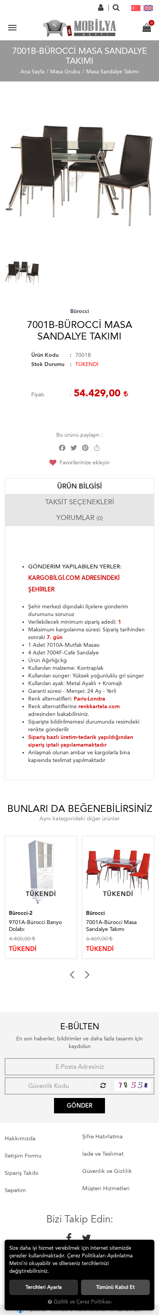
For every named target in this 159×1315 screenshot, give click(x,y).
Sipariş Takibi (22, 1172)
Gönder (79, 1105)
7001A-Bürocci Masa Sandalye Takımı (49, 925)
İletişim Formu (23, 1155)
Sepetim (15, 1190)
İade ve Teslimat (102, 1153)
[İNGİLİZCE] (148, 7)
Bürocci (79, 311)
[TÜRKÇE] (136, 7)
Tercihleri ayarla (43, 1287)
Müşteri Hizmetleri (106, 1188)
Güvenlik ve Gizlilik (107, 1171)
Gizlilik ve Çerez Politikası (83, 1302)
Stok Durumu (47, 364)
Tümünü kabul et (115, 1287)
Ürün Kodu (45, 355)
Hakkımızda (20, 1138)
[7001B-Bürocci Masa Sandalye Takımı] (79, 175)
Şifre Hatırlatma (102, 1136)
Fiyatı (37, 394)
